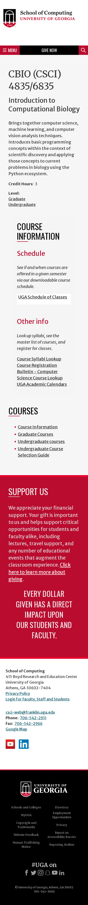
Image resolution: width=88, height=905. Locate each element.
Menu (12, 50)
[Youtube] (54, 872)
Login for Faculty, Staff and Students (38, 699)
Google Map (16, 729)
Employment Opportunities (61, 815)
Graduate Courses (35, 434)
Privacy (61, 825)
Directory (62, 807)
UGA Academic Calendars (42, 384)
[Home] (44, 22)
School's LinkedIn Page (24, 744)
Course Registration (37, 365)
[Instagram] (40, 872)
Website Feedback (26, 835)
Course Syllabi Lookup (39, 359)
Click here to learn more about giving (39, 572)
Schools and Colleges (26, 807)
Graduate (16, 199)
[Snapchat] (47, 872)
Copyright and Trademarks (26, 825)
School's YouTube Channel (10, 744)
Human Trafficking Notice (26, 844)
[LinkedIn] (62, 872)
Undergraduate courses (41, 441)
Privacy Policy (18, 693)
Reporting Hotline (61, 844)
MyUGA (26, 815)
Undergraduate (22, 204)
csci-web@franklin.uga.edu (30, 712)
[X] (33, 872)
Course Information (38, 427)
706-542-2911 (33, 718)
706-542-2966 (28, 723)
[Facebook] (26, 872)
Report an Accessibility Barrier (61, 835)
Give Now (49, 50)
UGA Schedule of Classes (42, 297)
